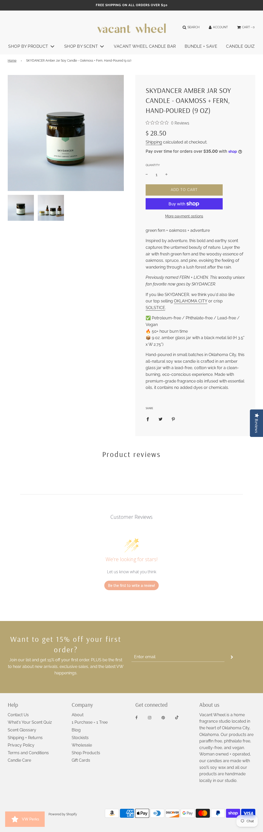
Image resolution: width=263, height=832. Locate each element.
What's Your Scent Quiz (30, 722)
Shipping (154, 142)
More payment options (184, 216)
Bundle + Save (201, 46)
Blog (76, 730)
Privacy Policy (21, 745)
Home (12, 60)
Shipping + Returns (25, 737)
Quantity (153, 165)
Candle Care (19, 760)
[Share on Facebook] (148, 419)
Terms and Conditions (28, 752)
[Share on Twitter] (160, 419)
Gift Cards (81, 760)
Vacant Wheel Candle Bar (145, 46)
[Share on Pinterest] (173, 419)
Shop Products (86, 752)
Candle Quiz (240, 46)
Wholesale (82, 745)
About (77, 714)
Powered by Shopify (63, 814)
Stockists (80, 737)
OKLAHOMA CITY (190, 301)
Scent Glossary (22, 730)
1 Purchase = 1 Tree (90, 722)
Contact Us (18, 714)
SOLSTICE (155, 307)
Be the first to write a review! (131, 585)
